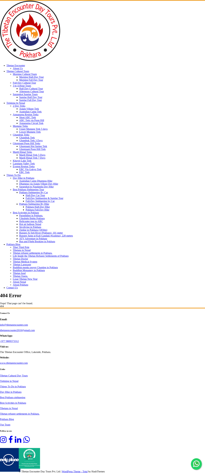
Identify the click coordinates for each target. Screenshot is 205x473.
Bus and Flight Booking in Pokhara (37, 241)
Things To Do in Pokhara (13, 386)
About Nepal (19, 281)
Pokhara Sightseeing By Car (33, 192)
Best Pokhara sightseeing (12, 397)
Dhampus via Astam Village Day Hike (38, 183)
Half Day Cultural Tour (31, 88)
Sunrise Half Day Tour (30, 97)
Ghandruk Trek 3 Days (31, 140)
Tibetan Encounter (15, 65)
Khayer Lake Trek (22, 160)
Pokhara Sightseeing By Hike (34, 204)
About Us (18, 68)
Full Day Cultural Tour (24, 82)
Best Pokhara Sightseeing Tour (28, 189)
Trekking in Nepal (9, 381)
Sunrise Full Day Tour (30, 100)
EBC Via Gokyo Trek (30, 169)
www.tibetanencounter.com (14, 363)
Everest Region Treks (24, 166)
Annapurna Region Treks (25, 114)
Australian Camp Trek (30, 111)
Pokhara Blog (13, 244)
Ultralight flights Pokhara (32, 218)
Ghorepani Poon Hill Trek (32, 149)
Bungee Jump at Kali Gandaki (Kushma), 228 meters (46, 235)
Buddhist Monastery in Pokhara (29, 270)
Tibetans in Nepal (22, 250)
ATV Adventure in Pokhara (33, 238)
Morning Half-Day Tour (31, 77)
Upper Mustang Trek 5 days (33, 129)
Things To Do (13, 175)
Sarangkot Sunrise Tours (25, 94)
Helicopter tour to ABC (31, 221)
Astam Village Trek (29, 108)
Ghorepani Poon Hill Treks (26, 143)
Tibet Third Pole (21, 247)
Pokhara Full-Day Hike (37, 209)
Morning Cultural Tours (25, 74)
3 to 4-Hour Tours (22, 85)
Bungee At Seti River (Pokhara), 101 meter (41, 232)
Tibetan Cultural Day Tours (14, 375)
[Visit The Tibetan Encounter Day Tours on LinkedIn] (18, 441)
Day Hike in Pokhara (23, 178)
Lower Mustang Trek (30, 131)
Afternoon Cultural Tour (31, 91)
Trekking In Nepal (15, 103)
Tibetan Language (22, 264)
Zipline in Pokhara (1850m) (33, 230)
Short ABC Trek (27, 117)
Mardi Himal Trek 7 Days (32, 157)
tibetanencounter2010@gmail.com (17, 330)
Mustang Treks (20, 126)
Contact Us (12, 287)
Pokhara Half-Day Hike (38, 206)
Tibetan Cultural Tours (17, 71)
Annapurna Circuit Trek (31, 123)
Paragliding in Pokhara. (31, 215)
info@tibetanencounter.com (14, 324)
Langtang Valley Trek (24, 163)
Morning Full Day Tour (31, 80)
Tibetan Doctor (20, 258)
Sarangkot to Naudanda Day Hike (36, 186)
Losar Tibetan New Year (25, 279)
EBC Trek (24, 172)
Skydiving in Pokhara (30, 227)
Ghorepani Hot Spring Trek (33, 146)
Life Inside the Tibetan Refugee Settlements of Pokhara (41, 256)
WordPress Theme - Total (75, 471)
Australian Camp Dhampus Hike (35, 181)
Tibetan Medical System (25, 261)
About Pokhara (20, 284)
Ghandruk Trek (27, 137)
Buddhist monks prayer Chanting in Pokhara (35, 267)
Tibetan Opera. (20, 276)
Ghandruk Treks (21, 134)
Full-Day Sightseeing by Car (40, 201)
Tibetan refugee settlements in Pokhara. (32, 253)
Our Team (5, 424)
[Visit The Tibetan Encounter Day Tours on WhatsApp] (26, 441)
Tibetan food (19, 273)
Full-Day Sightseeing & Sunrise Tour (44, 198)
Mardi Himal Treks (22, 152)
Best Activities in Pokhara (26, 212)
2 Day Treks (19, 106)
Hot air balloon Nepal (30, 224)
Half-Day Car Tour (35, 195)
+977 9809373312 (9, 341)
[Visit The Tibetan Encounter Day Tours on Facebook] (10, 441)
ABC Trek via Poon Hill (31, 120)
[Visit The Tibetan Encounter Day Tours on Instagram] (3, 441)
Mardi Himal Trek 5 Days (32, 155)
